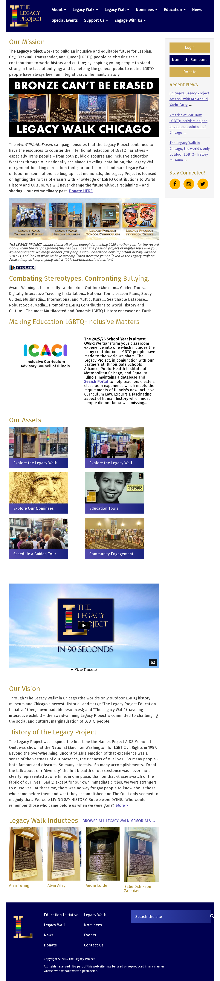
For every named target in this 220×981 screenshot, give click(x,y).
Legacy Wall (116, 9)
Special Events (65, 20)
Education (173, 9)
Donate (189, 72)
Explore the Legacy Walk (35, 463)
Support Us (94, 20)
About (58, 9)
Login (190, 47)
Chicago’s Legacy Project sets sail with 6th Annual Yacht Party (189, 99)
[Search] (212, 916)
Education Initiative (61, 915)
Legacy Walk (84, 9)
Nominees (145, 9)
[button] (27, 16)
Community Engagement (111, 554)
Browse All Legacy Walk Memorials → (119, 821)
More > (122, 805)
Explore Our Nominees (33, 508)
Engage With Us (129, 20)
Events (90, 935)
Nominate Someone (190, 59)
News (197, 9)
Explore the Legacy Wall (110, 463)
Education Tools (103, 508)
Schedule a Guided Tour (34, 554)
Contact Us (94, 945)
